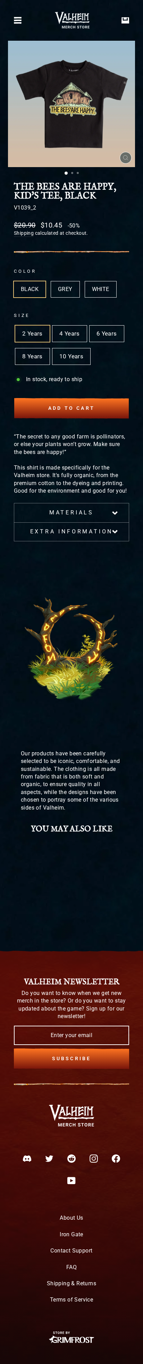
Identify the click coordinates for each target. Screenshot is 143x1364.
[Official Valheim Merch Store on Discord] (27, 1158)
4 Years (69, 333)
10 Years (71, 356)
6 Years (106, 333)
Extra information (71, 531)
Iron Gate (71, 1234)
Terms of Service (71, 1299)
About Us (71, 1218)
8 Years (32, 356)
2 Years (32, 333)
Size (22, 315)
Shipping (24, 233)
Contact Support (71, 1250)
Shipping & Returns (71, 1283)
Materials (71, 512)
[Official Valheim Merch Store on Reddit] (71, 1158)
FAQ (71, 1267)
